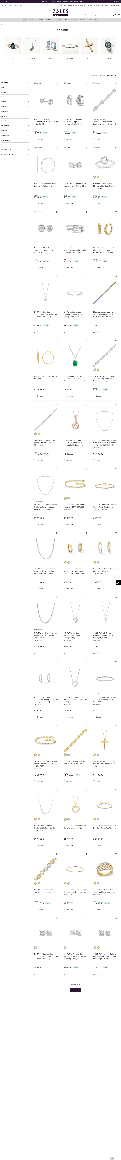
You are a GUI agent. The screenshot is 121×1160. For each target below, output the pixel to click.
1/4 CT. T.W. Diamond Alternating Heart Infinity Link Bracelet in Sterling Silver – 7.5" (104, 121)
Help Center (18, 5)
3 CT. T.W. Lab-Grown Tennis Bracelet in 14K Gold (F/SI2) (74, 506)
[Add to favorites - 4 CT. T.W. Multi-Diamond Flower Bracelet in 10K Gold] (56, 854)
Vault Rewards (82, 5)
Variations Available (38, 116)
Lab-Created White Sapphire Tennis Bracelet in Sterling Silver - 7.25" (44, 442)
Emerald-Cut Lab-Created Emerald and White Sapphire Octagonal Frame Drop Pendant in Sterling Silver (75, 378)
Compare (40, 139)
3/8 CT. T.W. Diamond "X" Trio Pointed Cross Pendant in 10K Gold (104, 763)
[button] (6, 1)
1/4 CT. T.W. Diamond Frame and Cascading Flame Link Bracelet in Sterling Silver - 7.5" (104, 378)
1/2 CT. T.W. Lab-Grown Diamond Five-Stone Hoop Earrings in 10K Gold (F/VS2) (74, 571)
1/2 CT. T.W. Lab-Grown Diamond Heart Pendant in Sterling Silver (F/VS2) (74, 635)
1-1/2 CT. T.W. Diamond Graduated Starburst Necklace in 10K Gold (45, 828)
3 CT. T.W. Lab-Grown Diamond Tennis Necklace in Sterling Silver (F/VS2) (45, 635)
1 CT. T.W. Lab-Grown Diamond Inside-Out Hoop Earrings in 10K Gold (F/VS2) (105, 571)
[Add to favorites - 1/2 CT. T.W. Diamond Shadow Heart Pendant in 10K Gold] (86, 790)
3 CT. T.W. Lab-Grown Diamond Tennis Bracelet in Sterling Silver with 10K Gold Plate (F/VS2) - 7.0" (105, 507)
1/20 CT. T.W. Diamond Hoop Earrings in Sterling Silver (45, 185)
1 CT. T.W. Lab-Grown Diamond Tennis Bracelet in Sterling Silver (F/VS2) (105, 699)
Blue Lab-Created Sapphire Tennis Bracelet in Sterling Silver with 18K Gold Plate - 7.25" (103, 314)
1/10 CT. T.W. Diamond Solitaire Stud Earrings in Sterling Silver (75, 185)
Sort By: (102, 75)
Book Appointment (68, 5)
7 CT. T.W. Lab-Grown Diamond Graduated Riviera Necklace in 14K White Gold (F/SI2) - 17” (105, 442)
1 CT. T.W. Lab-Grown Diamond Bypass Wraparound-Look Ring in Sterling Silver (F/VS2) (75, 250)
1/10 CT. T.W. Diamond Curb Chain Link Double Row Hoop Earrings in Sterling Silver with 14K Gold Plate (104, 250)
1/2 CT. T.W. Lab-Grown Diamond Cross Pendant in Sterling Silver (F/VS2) (103, 635)
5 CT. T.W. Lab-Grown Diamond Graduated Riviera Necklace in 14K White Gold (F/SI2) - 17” (45, 507)
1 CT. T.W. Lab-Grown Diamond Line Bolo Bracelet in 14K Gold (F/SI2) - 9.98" (75, 892)
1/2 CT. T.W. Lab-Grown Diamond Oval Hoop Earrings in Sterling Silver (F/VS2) (46, 699)
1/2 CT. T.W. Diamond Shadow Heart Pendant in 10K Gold (75, 827)
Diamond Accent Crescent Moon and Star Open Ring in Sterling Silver (103, 186)
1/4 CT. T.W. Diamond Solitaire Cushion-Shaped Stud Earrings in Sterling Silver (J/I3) (104, 956)
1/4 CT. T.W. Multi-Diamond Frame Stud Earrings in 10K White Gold (44, 250)
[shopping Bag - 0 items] (119, 15)
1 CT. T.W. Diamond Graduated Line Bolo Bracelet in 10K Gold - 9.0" (105, 828)
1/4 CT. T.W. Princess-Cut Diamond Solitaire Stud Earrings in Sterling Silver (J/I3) (75, 956)
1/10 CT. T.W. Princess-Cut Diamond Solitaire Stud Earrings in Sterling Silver (46, 121)
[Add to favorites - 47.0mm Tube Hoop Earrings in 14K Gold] (56, 340)
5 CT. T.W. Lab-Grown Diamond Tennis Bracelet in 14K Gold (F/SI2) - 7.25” (45, 763)
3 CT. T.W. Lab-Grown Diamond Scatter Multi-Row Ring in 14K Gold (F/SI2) (105, 892)
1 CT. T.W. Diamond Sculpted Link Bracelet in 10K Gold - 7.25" (75, 762)
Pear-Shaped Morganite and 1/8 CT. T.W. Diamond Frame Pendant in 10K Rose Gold (75, 442)
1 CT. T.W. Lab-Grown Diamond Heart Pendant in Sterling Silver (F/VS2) (75, 699)
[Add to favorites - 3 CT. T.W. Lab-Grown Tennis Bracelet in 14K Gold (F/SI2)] (86, 469)
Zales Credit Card (95, 5)
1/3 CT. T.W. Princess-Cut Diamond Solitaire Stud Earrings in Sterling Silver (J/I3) (46, 956)
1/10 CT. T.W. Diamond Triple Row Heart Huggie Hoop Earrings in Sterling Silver (74, 121)
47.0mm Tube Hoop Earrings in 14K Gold (45, 377)
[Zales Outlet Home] (60, 12)
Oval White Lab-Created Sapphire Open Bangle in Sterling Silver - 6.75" (73, 314)
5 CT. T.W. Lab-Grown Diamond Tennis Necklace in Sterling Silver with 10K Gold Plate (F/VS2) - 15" (45, 571)
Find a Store (7, 5)
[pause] (2, 2)
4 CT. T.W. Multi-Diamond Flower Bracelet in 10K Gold (44, 891)
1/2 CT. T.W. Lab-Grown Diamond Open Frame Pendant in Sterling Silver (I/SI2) (45, 314)
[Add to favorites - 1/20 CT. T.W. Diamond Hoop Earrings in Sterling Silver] (56, 148)
